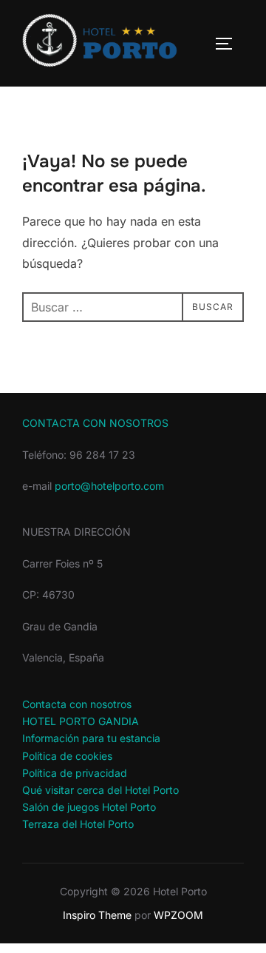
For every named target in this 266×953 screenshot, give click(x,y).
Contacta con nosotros (77, 704)
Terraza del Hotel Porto (78, 824)
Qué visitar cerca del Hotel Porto (100, 790)
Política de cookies (67, 756)
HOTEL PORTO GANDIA (80, 721)
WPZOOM (178, 915)
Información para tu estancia (91, 738)
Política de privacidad (74, 773)
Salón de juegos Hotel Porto (89, 807)
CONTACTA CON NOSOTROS (95, 423)
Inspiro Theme (97, 915)
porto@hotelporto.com (109, 485)
